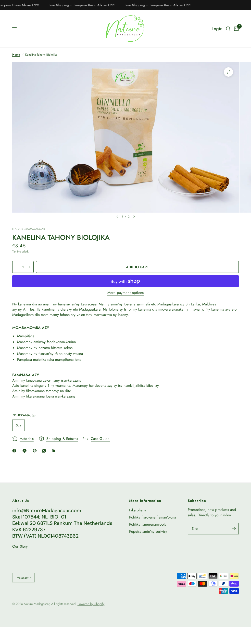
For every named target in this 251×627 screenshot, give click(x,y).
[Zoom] (228, 72)
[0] (235, 29)
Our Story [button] (20, 546)
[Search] (228, 29)
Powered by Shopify (90, 604)
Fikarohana (137, 510)
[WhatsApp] (45, 451)
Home (16, 55)
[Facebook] (15, 451)
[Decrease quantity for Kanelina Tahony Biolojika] (16, 267)
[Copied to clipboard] (54, 451)
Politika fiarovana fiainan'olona (152, 517)
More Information (145, 500)
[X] (25, 451)
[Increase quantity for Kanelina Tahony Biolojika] (29, 267)
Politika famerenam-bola (147, 524)
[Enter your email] (234, 528)
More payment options (125, 293)
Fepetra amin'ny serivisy (148, 531)
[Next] (134, 217)
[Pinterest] (36, 451)
